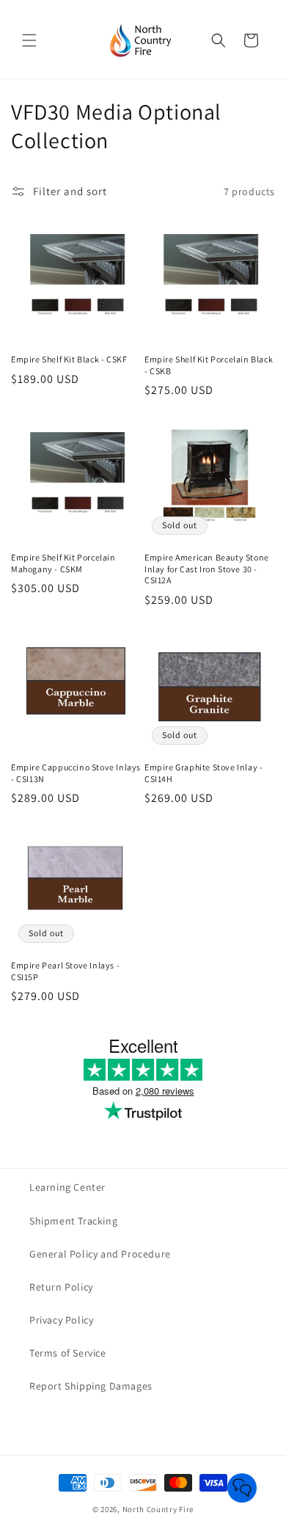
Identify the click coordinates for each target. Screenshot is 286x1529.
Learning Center (67, 1187)
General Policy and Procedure (100, 1253)
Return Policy (61, 1286)
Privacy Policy (61, 1320)
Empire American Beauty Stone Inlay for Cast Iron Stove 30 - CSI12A (206, 568)
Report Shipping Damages (91, 1386)
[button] (29, 40)
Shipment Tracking (73, 1220)
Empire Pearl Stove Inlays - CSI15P (65, 971)
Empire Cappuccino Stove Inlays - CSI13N (76, 773)
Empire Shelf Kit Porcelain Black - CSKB (208, 365)
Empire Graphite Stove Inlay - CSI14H (203, 773)
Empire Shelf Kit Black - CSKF (69, 359)
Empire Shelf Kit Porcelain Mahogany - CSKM (63, 563)
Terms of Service (67, 1353)
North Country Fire (158, 1509)
